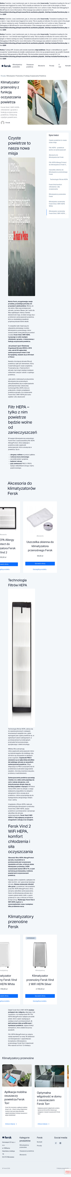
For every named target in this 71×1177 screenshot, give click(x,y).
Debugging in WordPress (8, 25)
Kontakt (68, 66)
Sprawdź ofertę (40, 563)
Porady (51, 66)
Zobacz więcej (10, 1124)
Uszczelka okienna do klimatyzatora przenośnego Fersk (58, 172)
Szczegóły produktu (39, 569)
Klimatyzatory (40, 970)
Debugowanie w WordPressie (17, 54)
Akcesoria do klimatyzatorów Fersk (56, 156)
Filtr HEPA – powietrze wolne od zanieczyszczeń (57, 149)
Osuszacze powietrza (30, 66)
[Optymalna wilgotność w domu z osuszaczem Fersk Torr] (49, 1076)
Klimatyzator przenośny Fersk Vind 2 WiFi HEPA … (57, 212)
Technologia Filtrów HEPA (59, 179)
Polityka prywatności (63, 1168)
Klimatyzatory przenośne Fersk (57, 195)
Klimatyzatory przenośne (17, 66)
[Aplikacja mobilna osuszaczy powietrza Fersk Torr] (17, 1075)
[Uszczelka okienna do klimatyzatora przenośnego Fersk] (40, 519)
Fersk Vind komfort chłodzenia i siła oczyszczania (55, 187)
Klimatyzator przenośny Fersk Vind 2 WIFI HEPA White (57, 204)
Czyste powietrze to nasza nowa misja (58, 141)
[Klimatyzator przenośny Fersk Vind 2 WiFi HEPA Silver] (40, 955)
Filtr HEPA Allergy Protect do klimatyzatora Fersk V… (58, 163)
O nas (60, 66)
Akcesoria (41, 66)
